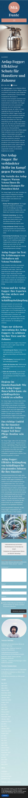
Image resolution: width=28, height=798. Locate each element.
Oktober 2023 (5, 719)
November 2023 (6, 716)
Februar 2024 (5, 712)
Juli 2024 (3, 704)
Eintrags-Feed (5, 774)
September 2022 (6, 731)
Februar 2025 (5, 690)
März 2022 (4, 745)
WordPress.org (5, 778)
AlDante (15, 85)
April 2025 (4, 685)
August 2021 (4, 755)
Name (3, 584)
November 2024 (6, 695)
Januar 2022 (4, 750)
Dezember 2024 (6, 693)
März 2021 (4, 759)
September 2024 (6, 700)
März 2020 (4, 764)
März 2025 (4, 688)
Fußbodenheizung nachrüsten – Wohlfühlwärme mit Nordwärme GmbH (14, 547)
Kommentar (5, 567)
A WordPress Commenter (8, 672)
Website (3, 596)
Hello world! (21, 676)
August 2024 (5, 702)
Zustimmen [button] (5, 795)
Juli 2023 (3, 724)
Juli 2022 (3, 736)
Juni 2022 (4, 738)
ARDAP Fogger (8, 88)
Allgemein (4, 57)
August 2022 (5, 733)
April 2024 (4, 707)
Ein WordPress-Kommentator (9, 669)
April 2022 (4, 743)
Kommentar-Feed (6, 776)
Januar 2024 (4, 714)
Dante (14, 14)
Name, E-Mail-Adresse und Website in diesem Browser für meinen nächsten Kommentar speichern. (14, 604)
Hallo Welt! (23, 669)
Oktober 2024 (5, 697)
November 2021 (5, 752)
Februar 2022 (5, 747)
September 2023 (6, 721)
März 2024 (4, 709)
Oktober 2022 (5, 728)
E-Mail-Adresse (6, 590)
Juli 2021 (3, 757)
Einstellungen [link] (8, 791)
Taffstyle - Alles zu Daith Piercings (11, 782)
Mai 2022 (4, 740)
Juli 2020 (3, 762)
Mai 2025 (4, 683)
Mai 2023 (4, 726)
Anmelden (4, 771)
